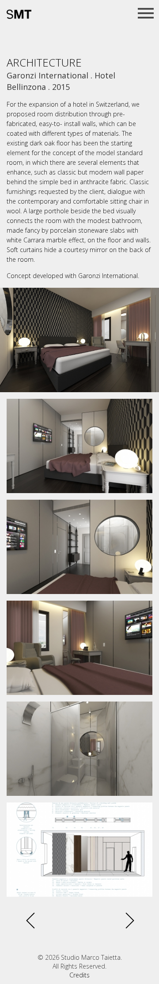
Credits (79, 975)
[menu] (145, 13)
